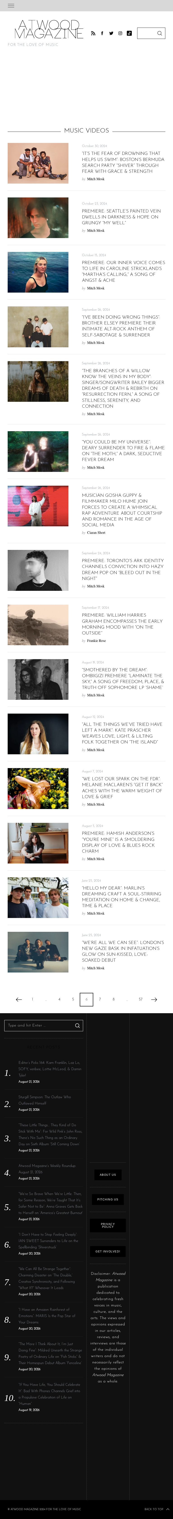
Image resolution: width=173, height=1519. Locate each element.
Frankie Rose (96, 640)
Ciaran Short (96, 532)
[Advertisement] (86, 89)
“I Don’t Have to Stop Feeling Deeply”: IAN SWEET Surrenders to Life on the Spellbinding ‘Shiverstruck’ (48, 1241)
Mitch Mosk (96, 178)
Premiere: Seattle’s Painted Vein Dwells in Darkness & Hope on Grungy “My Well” (121, 217)
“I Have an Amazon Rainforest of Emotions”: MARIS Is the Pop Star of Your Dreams (46, 1316)
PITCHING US (107, 1199)
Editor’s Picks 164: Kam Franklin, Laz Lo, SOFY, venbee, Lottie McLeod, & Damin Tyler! (49, 1069)
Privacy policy (108, 1225)
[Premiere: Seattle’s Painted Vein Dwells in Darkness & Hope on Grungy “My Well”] (38, 217)
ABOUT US (108, 1174)
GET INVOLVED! (108, 1251)
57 (141, 999)
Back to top (154, 1509)
